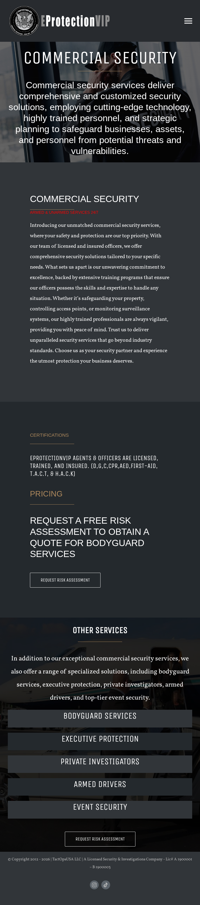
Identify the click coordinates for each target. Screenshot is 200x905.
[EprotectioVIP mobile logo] (59, 6)
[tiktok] (105, 884)
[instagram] (94, 884)
